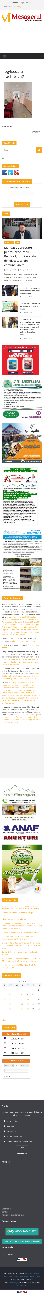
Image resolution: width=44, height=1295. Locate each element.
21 (28, 1004)
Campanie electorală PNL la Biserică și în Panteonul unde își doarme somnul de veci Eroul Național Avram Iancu (22, 925)
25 (10, 1009)
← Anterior (7, 126)
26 (16, 1009)
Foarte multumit (13, 1121)
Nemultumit (12, 1131)
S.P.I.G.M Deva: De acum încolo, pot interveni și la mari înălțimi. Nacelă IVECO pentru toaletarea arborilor (21, 945)
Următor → (37, 131)
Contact (5, 1212)
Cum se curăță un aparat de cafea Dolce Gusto (21, 932)
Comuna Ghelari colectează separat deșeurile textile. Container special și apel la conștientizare (21, 676)
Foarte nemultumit (14, 1136)
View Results (22, 1153)
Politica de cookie (9, 1221)
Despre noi (6, 1209)
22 (33, 1004)
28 (28, 1009)
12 (16, 999)
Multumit (10, 1126)
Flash (17, 242)
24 (5, 1009)
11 (10, 999)
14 (28, 999)
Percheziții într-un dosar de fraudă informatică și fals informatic (30, 290)
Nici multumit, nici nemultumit (19, 1141)
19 (16, 1004)
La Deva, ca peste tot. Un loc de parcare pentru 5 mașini (30, 306)
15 (33, 999)
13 (22, 999)
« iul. (4, 1020)
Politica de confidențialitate (13, 1215)
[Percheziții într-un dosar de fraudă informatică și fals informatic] (10, 292)
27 (22, 1009)
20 (22, 1004)
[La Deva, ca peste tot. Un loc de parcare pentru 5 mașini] (10, 308)
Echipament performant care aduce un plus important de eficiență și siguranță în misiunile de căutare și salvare (21, 662)
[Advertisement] (22, 40)
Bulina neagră (16, 6)
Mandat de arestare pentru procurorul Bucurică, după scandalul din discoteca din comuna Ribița (21, 256)
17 (5, 1004)
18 (10, 1004)
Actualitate (9, 242)
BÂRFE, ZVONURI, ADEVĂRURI (23, 641)
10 (5, 999)
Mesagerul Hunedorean (28, 270)
